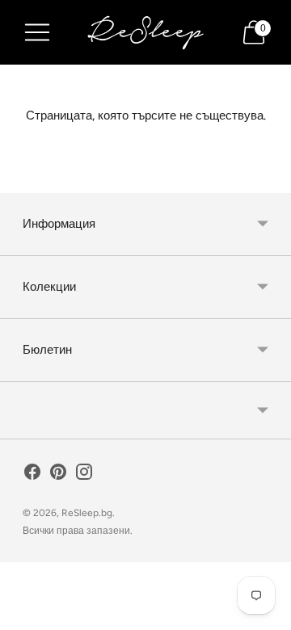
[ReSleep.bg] (145, 32)
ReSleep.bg (86, 513)
